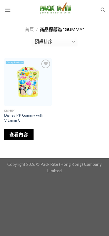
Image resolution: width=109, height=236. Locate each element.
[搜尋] (103, 9)
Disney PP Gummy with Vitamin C (23, 117)
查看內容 (19, 134)
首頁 (29, 29)
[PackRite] (55, 10)
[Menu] (7, 9)
